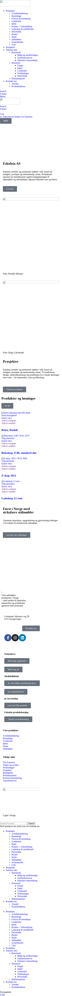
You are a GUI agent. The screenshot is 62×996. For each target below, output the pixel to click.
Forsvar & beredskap (21, 18)
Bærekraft (16, 52)
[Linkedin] (22, 637)
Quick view (6, 418)
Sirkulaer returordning (27, 60)
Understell (22, 70)
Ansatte (15, 83)
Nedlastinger (23, 73)
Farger (20, 65)
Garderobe (16, 21)
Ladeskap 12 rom (11, 498)
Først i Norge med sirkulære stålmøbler (18, 510)
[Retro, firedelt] (15, 413)
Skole (14, 37)
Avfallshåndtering (20, 13)
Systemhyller (17, 42)
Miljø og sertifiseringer (27, 55)
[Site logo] (15, 6)
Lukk (2, 994)
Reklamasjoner (18, 78)
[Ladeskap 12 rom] (10, 481)
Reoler (15, 34)
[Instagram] (15, 637)
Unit (14, 44)
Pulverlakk (16, 31)
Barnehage (16, 16)
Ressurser (16, 63)
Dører (20, 68)
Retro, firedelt (9, 430)
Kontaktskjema (18, 86)
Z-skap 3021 (8, 475)
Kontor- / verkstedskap (22, 26)
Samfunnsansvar (24, 57)
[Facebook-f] (8, 637)
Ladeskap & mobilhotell (22, 29)
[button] (9, 415)
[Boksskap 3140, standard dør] (15, 435)
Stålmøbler (16, 39)
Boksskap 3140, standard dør (18, 452)
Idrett (14, 24)
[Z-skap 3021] (14, 458)
